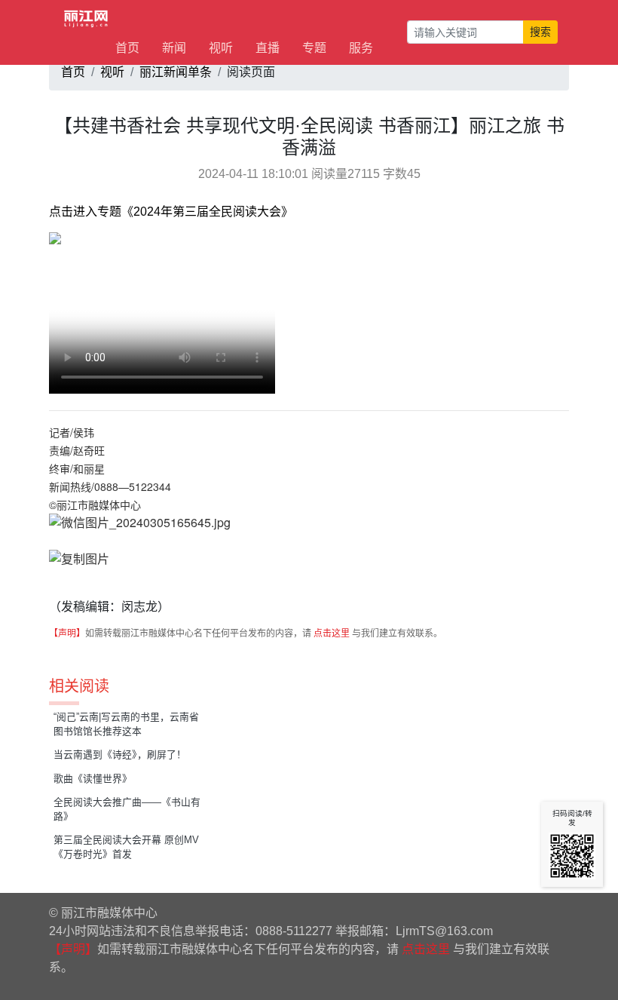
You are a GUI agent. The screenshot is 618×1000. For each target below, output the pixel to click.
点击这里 (332, 633)
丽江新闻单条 (175, 72)
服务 (361, 47)
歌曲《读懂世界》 (93, 778)
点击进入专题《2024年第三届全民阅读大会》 (171, 211)
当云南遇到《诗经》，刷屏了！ (120, 754)
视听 (221, 47)
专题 (314, 47)
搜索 (540, 32)
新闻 (174, 47)
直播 (267, 47)
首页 (127, 47)
